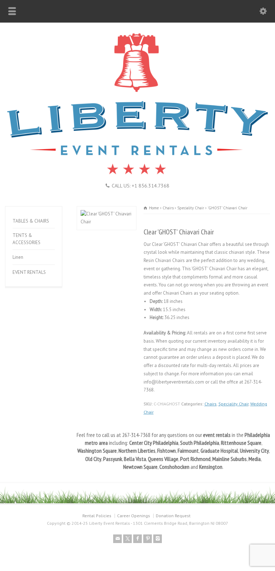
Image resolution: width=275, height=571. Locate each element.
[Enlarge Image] (106, 210)
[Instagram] (157, 538)
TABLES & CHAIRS (31, 221)
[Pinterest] (147, 538)
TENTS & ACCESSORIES (26, 239)
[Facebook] (137, 538)
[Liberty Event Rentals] (137, 173)
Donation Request (173, 515)
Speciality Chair (233, 403)
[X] (127, 538)
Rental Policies (96, 515)
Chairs (210, 403)
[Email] (117, 538)
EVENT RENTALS (29, 272)
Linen (18, 257)
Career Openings (133, 515)
